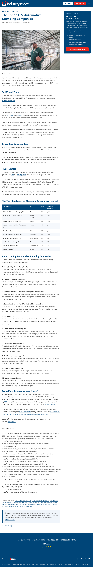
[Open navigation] (89, 3)
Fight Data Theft (62, 564)
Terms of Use (30, 564)
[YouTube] (89, 558)
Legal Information (41, 564)
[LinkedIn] (85, 558)
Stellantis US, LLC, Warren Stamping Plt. (20, 506)
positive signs (50, 150)
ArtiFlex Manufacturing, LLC (23, 500)
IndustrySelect (21, 175)
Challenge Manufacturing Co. (40, 500)
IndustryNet (12, 421)
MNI (12, 175)
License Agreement (19, 564)
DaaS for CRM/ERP (73, 564)
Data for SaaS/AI (86, 564)
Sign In (69, 3)
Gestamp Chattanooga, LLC (13, 504)
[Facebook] (77, 558)
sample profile (50, 404)
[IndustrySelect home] (15, 3)
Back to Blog (8, 525)
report (6, 147)
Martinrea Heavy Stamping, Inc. (31, 504)
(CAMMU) (10, 115)
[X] (81, 558)
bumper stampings (8, 101)
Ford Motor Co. (54, 500)
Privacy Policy (51, 564)
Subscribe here (10, 520)
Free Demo (80, 3)
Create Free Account (78, 49)
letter (20, 115)
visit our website (25, 412)
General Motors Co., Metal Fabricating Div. (14, 502)
